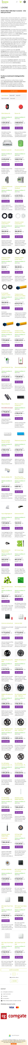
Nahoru (15, 981)
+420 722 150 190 (6, 994)
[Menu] (24, 1)
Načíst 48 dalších (14, 970)
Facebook (5, 996)
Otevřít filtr (14, 91)
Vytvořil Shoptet (15, 1035)
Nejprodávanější (5, 98)
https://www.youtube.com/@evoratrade (12, 1000)
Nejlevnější (12, 95)
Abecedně (12, 98)
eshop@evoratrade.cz (8, 992)
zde (22, 1042)
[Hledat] (16, 1)
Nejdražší (18, 95)
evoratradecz (6, 998)
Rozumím (14, 1043)
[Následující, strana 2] (14, 974)
